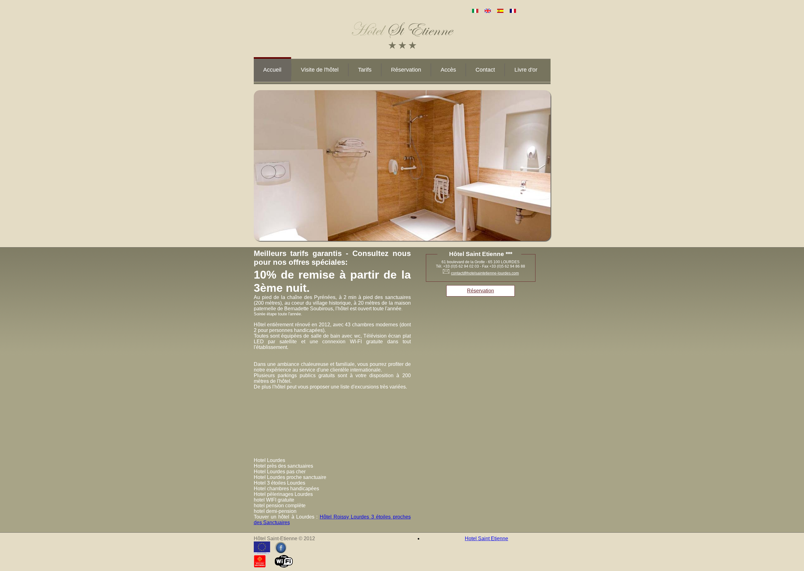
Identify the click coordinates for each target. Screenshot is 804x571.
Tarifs (365, 70)
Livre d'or (525, 70)
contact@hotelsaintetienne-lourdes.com (485, 273)
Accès (448, 70)
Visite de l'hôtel (320, 70)
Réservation (406, 70)
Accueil (272, 70)
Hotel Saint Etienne (486, 538)
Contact (485, 70)
